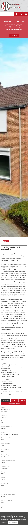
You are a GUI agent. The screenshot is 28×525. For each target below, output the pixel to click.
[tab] (5, 400)
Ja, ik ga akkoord (13, 522)
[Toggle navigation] (26, 2)
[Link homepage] (13, 6)
